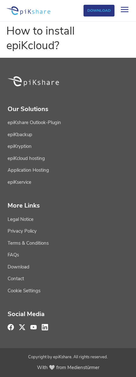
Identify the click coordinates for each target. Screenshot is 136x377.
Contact (16, 278)
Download (99, 10)
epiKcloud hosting (26, 158)
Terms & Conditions (28, 243)
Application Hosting (28, 170)
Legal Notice (21, 219)
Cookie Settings (24, 291)
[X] (22, 327)
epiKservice (19, 182)
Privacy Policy (22, 231)
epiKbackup (20, 134)
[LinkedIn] (45, 327)
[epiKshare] (28, 11)
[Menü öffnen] (125, 10)
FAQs (13, 255)
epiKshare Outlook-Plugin (34, 122)
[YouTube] (33, 327)
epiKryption (20, 146)
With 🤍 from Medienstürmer (68, 367)
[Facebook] (11, 327)
